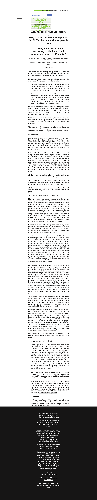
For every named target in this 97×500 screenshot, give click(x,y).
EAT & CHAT (40, 21)
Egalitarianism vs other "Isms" (41, 25)
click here (49, 59)
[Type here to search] (49, 15)
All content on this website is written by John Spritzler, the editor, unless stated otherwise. (48, 415)
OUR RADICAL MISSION (41, 23)
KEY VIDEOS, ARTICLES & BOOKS (41, 17)
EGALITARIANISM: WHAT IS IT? (40, 24)
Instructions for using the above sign (49, 486)
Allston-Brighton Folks (41, 19)
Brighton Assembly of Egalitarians (40, 18)
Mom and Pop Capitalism (48, 393)
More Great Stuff (40, 29)
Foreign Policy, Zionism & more (41, 27)
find (42, 311)
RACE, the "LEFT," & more (40, 28)
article (34, 334)
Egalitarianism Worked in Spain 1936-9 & (41, 26)
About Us (41, 22)
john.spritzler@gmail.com (48, 474)
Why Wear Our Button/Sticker (40, 20)
